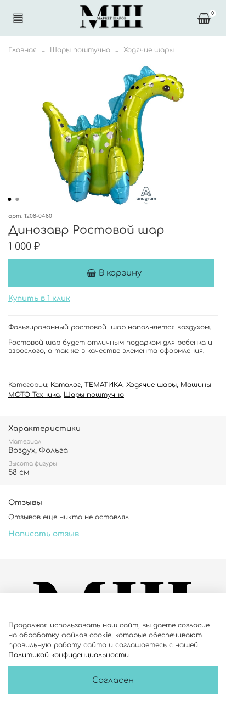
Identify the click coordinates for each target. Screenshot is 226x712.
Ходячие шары (148, 50)
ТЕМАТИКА (103, 385)
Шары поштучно (80, 50)
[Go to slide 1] (9, 199)
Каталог (65, 385)
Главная (22, 50)
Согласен (113, 680)
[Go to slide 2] (17, 199)
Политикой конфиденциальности (68, 655)
